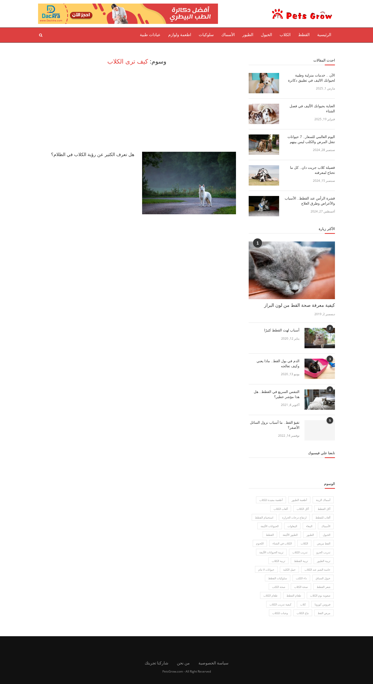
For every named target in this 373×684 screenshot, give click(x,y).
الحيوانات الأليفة (270, 526)
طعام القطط (293, 595)
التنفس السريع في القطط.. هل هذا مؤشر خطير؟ (276, 394)
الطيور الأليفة (290, 535)
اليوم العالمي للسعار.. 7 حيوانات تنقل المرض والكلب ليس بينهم (311, 139)
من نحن (183, 663)
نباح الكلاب (303, 613)
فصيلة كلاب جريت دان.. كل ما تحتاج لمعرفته (312, 170)
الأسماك (228, 35)
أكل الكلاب (303, 509)
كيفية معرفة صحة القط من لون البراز (299, 305)
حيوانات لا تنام (266, 569)
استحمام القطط (264, 517)
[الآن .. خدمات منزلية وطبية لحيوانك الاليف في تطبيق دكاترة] (264, 83)
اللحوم (260, 543)
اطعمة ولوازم (179, 35)
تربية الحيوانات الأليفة (271, 552)
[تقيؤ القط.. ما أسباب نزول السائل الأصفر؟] (319, 430)
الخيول (266, 35)
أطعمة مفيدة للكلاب (271, 500)
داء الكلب (301, 578)
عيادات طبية (150, 35)
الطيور (247, 35)
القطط (304, 35)
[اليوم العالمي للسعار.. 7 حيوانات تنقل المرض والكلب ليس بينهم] (264, 144)
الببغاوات (292, 526)
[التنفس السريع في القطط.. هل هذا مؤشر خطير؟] (319, 399)
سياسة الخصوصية (213, 663)
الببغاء (309, 526)
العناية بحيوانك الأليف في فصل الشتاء (312, 108)
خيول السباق (323, 578)
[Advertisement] (137, 108)
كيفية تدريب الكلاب (280, 604)
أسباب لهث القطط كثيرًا (281, 330)
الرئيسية (324, 35)
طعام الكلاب (270, 595)
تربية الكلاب (278, 561)
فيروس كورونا (322, 604)
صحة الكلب (278, 587)
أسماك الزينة (323, 500)
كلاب (303, 604)
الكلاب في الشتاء (282, 543)
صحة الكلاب (301, 587)
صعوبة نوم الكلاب (320, 595)
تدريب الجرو (323, 552)
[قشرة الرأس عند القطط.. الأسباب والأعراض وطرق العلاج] (264, 206)
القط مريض (323, 543)
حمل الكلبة (289, 569)
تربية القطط (301, 561)
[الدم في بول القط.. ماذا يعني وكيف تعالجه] (319, 369)
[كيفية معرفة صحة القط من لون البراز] (292, 270)
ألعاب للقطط (322, 517)
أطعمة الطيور (299, 500)
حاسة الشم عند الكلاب (317, 569)
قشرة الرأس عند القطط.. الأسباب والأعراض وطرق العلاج (310, 200)
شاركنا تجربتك (156, 663)
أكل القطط (324, 509)
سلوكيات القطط (277, 578)
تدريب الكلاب (300, 552)
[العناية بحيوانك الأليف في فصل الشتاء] (264, 114)
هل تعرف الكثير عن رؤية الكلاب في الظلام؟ (92, 154)
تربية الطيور (323, 561)
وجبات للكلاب (280, 613)
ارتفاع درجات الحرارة (294, 517)
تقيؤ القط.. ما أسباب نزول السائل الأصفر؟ (274, 425)
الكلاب (285, 35)
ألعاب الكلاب (281, 509)
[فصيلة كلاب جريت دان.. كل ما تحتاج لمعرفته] (264, 175)
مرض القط (324, 613)
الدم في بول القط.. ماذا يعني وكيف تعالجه (278, 363)
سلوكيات (206, 35)
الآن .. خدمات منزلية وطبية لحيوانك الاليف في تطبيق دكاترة (311, 77)
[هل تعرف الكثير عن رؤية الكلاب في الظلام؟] (189, 183)
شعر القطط (323, 587)
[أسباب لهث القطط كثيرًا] (319, 338)
